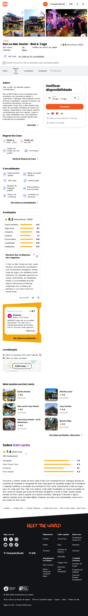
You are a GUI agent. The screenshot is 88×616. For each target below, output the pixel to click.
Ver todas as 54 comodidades (31, 56)
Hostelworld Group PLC (76, 539)
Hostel (6, 41)
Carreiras (75, 551)
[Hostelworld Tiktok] (16, 545)
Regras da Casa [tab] (16, 71)
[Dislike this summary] (38, 297)
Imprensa (75, 545)
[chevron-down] (26, 453)
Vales (64, 599)
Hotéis (45, 545)
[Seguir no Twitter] (11, 539)
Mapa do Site (9, 605)
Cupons (57, 599)
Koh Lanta (7, 47)
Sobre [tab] (5, 71)
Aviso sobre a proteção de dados (17, 599)
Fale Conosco (48, 565)
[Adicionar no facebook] (5, 539)
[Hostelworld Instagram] (16, 539)
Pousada (46, 551)
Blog (59, 545)
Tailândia (6, 50)
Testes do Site (73, 599)
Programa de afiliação (77, 571)
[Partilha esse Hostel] (83, 36)
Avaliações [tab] (43, 71)
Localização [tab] (28, 71)
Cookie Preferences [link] (23, 605)
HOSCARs (61, 557)
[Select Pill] (45, 4)
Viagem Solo (62, 563)
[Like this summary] (33, 297)
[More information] (37, 256)
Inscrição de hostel (77, 565)
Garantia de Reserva (62, 551)
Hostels (46, 539)
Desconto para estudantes (62, 569)
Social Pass (62, 539)
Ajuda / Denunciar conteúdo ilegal (47, 572)
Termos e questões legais (42, 599)
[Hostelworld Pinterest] (11, 545)
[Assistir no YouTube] (5, 545)
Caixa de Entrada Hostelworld (76, 577)
